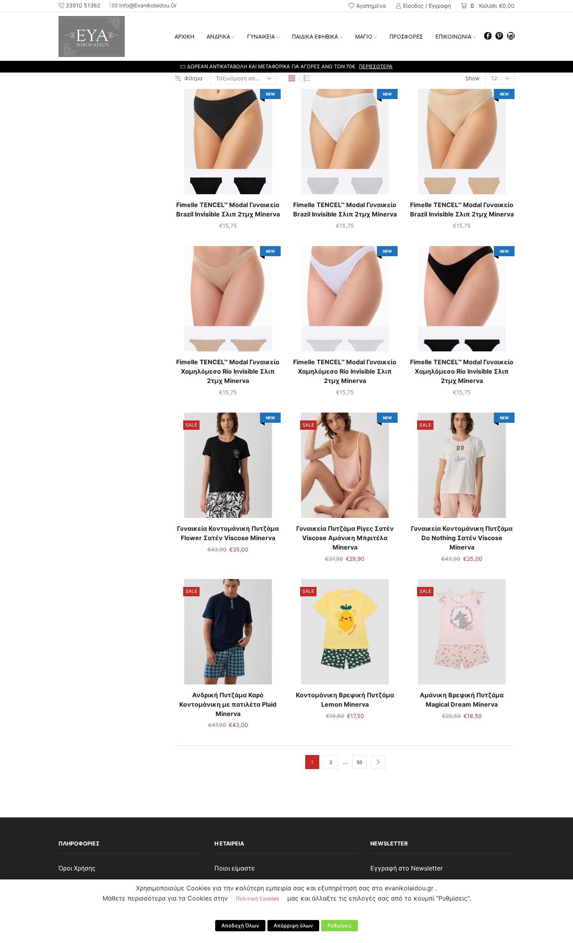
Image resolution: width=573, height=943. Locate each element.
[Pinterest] (499, 36)
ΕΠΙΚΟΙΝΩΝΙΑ (453, 36)
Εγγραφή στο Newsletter (406, 868)
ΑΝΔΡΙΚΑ (218, 36)
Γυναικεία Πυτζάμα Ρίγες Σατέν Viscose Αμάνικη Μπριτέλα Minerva (345, 538)
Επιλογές (228, 145)
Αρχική (184, 36)
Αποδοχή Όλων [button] (240, 925)
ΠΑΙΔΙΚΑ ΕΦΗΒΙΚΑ (315, 36)
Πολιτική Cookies (257, 898)
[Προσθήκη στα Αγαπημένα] (212, 145)
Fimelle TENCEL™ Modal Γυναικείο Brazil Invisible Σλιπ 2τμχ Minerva (228, 209)
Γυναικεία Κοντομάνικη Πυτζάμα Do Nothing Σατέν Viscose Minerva (462, 538)
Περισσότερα (376, 66)
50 (359, 762)
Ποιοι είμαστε (234, 868)
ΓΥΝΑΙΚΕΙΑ (261, 36)
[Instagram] (511, 36)
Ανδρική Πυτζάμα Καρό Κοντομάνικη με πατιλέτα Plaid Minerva (227, 704)
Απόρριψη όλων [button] (293, 925)
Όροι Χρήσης (77, 868)
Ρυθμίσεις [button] (339, 925)
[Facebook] (488, 36)
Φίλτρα (193, 78)
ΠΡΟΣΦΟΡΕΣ (406, 36)
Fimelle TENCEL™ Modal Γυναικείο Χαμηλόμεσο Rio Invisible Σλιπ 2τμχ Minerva (227, 371)
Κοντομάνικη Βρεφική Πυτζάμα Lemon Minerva (345, 699)
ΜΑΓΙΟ (363, 36)
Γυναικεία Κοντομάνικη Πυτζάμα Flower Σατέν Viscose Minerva (228, 533)
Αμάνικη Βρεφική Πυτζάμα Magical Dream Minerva (462, 699)
